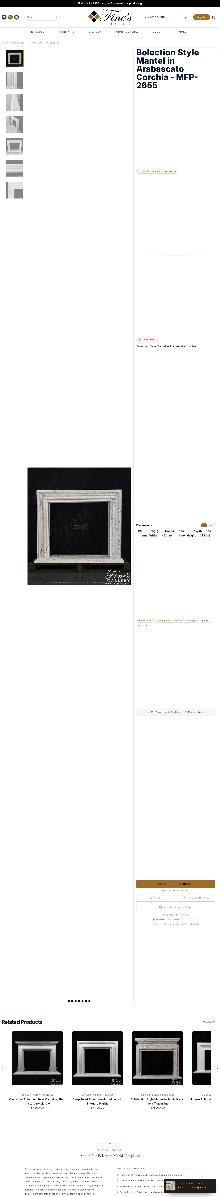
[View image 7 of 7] (14, 190)
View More (209, 1021)
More (182, 31)
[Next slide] (125, 526)
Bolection (53, 43)
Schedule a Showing (177, 907)
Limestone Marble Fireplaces (157, 1094)
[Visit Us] (17, 17)
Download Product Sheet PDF (177, 919)
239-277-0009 (191, 924)
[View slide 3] (75, 1001)
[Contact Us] (4, 17)
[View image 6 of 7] (14, 168)
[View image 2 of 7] (14, 80)
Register (202, 17)
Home (5, 43)
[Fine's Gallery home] (110, 17)
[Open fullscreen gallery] (79, 526)
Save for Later (177, 915)
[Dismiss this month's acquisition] (213, 1182)
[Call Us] (10, 17)
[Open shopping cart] (213, 17)
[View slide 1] (68, 1001)
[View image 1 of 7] (14, 58)
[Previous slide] (33, 526)
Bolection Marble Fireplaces (37, 1094)
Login (185, 17)
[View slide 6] (86, 1001)
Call (157, 898)
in (204, 525)
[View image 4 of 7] (14, 124)
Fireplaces (35, 43)
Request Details (198, 898)
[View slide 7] (89, 1001)
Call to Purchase (177, 884)
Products (19, 43)
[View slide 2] (72, 1001)
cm (211, 525)
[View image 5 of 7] (14, 146)
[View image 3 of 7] (14, 102)
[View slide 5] (82, 1001)
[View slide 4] (79, 1001)
